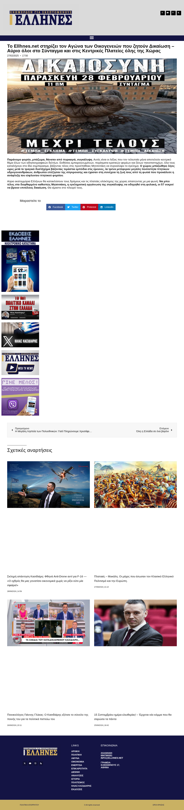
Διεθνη (75, 772)
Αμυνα (75, 758)
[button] (91, 37)
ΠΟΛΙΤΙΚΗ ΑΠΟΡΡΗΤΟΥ (29, 805)
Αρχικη (75, 751)
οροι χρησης (158, 805)
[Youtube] (168, 13)
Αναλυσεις (77, 775)
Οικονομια (77, 761)
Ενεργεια (76, 765)
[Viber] (173, 13)
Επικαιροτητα (79, 768)
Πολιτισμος (78, 782)
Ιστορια (75, 779)
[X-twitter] (162, 13)
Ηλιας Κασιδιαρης (81, 786)
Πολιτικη (76, 755)
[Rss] (179, 13)
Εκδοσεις (76, 789)
